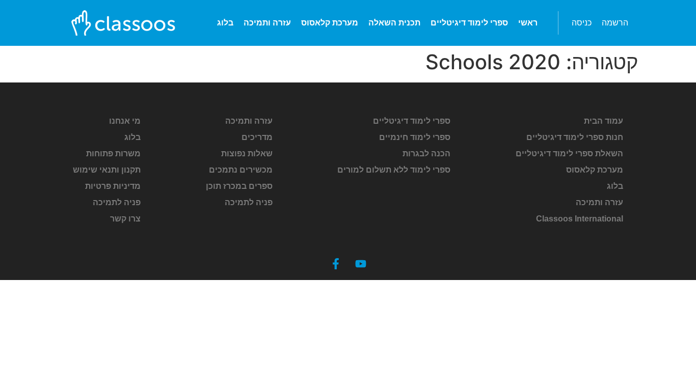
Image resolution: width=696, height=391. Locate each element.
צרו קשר (125, 218)
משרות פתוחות (113, 153)
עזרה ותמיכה (267, 22)
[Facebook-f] (336, 264)
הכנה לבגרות (426, 153)
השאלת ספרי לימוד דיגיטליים (569, 153)
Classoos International (579, 218)
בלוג (225, 22)
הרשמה (615, 22)
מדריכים (257, 137)
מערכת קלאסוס (329, 22)
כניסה (582, 22)
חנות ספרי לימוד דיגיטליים (574, 137)
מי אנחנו (125, 121)
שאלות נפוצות (247, 153)
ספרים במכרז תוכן (239, 186)
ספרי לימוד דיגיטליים (469, 22)
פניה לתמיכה (249, 202)
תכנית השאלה (394, 22)
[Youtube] (361, 264)
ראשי (528, 22)
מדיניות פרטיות (113, 186)
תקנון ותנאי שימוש (107, 169)
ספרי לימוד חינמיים (414, 137)
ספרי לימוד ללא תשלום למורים (393, 169)
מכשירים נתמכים (241, 169)
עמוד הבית (603, 121)
